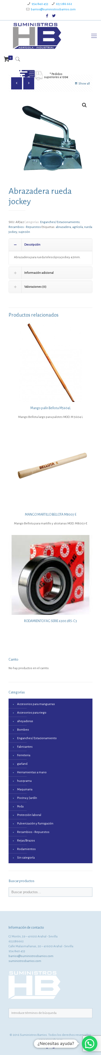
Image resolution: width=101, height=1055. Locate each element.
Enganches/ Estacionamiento (60, 222)
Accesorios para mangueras (36, 704)
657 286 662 (64, 4)
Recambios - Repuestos (25, 227)
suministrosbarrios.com (25, 961)
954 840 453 (40, 4)
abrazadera (63, 227)
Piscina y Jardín (27, 798)
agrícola (77, 227)
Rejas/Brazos (26, 840)
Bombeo (23, 729)
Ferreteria (23, 755)
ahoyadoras (25, 721)
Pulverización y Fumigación (35, 823)
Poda (20, 806)
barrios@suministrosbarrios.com (53, 9)
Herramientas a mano (32, 772)
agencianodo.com (51, 1040)
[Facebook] (47, 16)
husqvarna (24, 781)
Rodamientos (26, 849)
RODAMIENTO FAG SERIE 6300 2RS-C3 (50, 621)
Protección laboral (29, 815)
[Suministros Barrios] (37, 36)
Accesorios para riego (31, 712)
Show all (84, 83)
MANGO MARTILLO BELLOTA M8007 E (50, 514)
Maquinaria (24, 789)
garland (22, 764)
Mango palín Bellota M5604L (50, 408)
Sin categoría (26, 857)
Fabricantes (25, 746)
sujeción (24, 232)
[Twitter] (54, 16)
